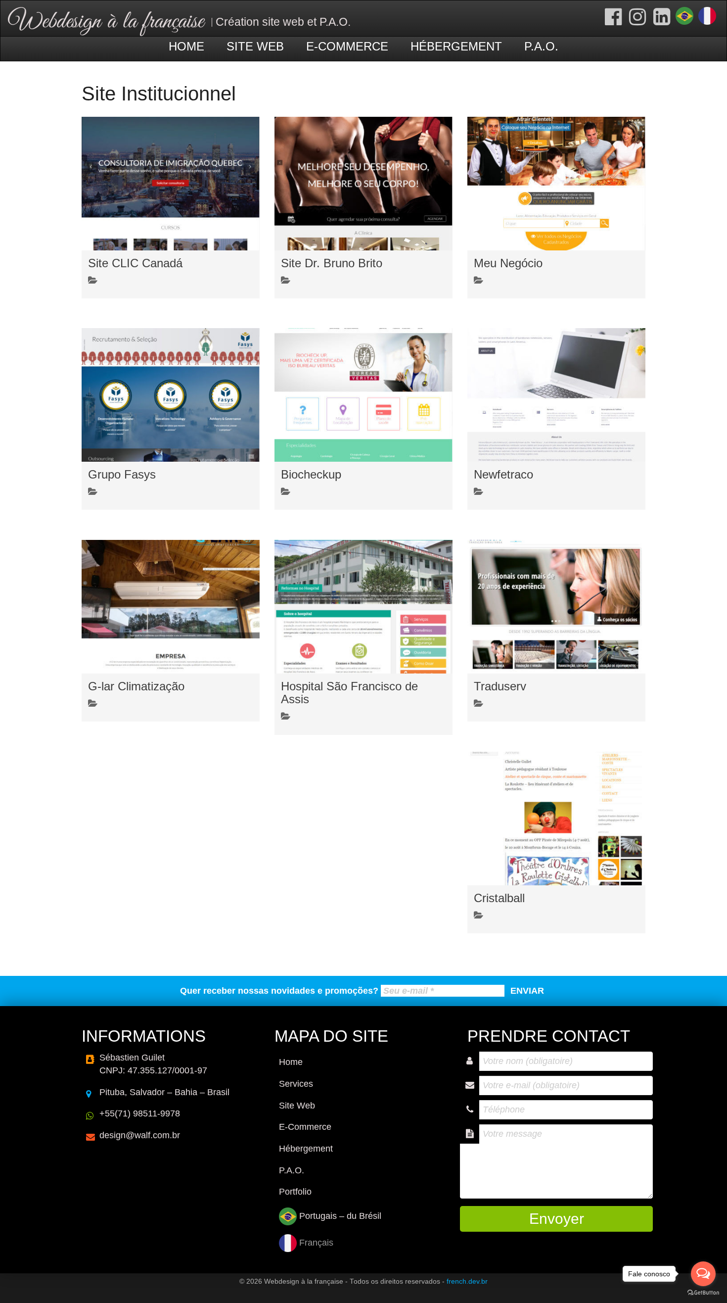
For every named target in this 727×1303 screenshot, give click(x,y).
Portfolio (295, 1192)
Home (186, 46)
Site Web (255, 46)
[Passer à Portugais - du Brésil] (684, 15)
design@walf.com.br (139, 1135)
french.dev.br (467, 1281)
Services (296, 1084)
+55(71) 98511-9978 (139, 1113)
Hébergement (456, 46)
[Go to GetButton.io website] (703, 1293)
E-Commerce (347, 46)
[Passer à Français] (707, 15)
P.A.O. (541, 46)
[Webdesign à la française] (107, 21)
